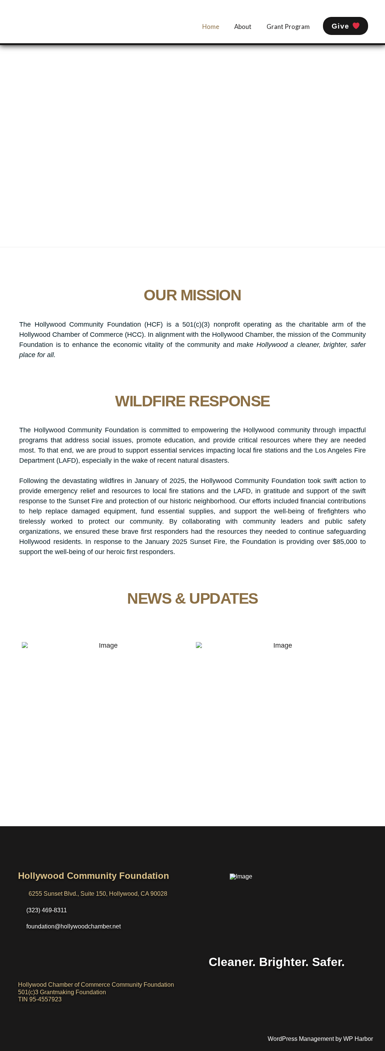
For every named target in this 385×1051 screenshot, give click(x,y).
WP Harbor (358, 1039)
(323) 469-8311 (46, 910)
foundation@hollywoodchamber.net (73, 926)
